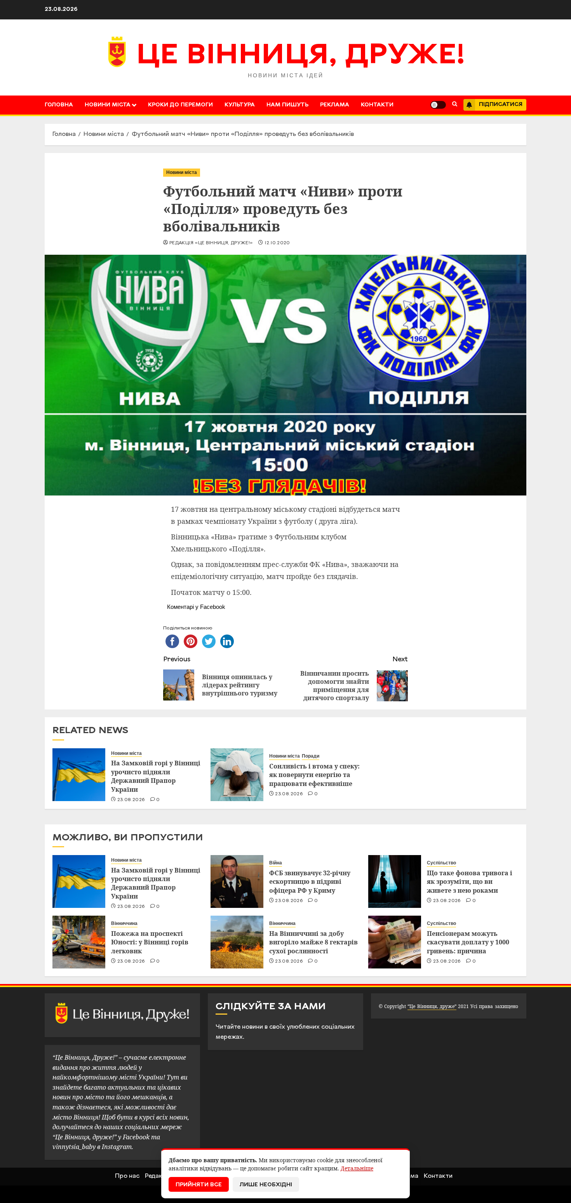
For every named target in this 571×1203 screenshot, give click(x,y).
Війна (275, 863)
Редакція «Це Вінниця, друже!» (211, 243)
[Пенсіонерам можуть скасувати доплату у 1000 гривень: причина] (394, 942)
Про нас (127, 1176)
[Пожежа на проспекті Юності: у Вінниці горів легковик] (78, 942)
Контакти (377, 105)
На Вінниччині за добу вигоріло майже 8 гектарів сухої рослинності (313, 942)
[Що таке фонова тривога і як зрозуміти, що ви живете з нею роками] (394, 881)
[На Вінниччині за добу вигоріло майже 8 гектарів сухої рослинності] (237, 942)
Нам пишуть (287, 105)
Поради (310, 756)
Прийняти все (199, 1185)
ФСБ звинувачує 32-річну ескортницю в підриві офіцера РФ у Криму (309, 882)
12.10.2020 (277, 243)
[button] (455, 104)
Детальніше (357, 1168)
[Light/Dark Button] (438, 105)
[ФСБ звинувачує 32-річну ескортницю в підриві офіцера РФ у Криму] (237, 881)
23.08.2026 (131, 800)
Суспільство (441, 863)
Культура (240, 105)
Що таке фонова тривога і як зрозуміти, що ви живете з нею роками (469, 882)
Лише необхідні (266, 1185)
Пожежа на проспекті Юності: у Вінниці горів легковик (149, 942)
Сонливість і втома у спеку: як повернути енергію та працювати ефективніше (314, 775)
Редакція (158, 1176)
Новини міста (108, 105)
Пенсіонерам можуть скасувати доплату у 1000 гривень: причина (468, 942)
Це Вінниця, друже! (300, 56)
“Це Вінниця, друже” (431, 1006)
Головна (59, 105)
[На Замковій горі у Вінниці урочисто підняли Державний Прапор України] (78, 774)
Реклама (334, 105)
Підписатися (500, 105)
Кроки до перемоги (180, 105)
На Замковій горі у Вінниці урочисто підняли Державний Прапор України (155, 776)
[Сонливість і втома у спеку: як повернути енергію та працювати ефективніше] (237, 774)
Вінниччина (124, 923)
